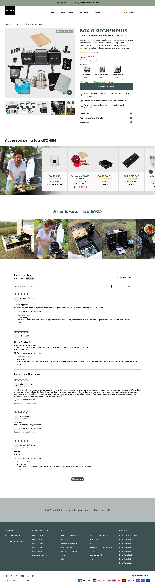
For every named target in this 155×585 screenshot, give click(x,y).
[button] (85, 52)
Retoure (64, 539)
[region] (40, 63)
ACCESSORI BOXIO (39, 555)
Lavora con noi (95, 539)
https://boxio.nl (125, 555)
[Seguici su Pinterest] (17, 575)
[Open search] (114, 286)
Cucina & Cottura (19, 24)
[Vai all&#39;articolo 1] (12, 108)
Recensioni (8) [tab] (20, 286)
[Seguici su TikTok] (28, 575)
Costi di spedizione (69, 535)
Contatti (97, 13)
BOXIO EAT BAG (131, 176)
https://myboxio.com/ (128, 535)
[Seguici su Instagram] (11, 575)
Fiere (92, 551)
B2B (91, 543)
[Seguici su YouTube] (22, 575)
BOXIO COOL (37, 547)
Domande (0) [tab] (31, 286)
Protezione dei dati (69, 551)
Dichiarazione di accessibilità (102, 547)
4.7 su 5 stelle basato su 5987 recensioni (81, 510)
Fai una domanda (123, 278)
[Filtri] (120, 286)
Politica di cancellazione (71, 543)
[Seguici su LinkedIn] (33, 575)
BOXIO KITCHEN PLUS (36, 24)
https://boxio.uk (125, 547)
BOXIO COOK (37, 543)
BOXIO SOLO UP (106, 176)
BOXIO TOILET (37, 535)
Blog (63, 559)
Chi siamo (84, 13)
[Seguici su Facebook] (6, 575)
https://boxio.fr (125, 539)
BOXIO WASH (37, 539)
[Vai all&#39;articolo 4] (58, 108)
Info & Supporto (66, 13)
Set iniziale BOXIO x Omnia (80, 177)
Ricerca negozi (96, 555)
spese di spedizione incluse (99, 60)
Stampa (93, 559)
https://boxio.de (125, 563)
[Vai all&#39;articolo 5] (73, 108)
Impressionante (67, 547)
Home (7, 24)
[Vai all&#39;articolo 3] (42, 108)
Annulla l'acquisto (16, 542)
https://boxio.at (125, 551)
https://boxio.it (125, 559)
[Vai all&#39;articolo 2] (27, 108)
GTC (63, 555)
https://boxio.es (125, 543)
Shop (52, 13)
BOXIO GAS (54, 176)
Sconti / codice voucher (99, 535)
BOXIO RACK (37, 551)
